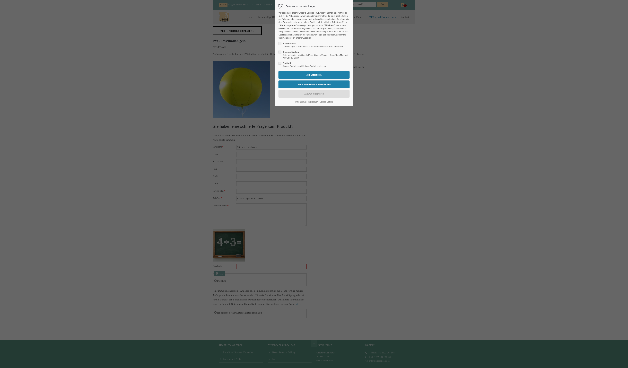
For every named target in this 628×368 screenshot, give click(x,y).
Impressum (313, 102)
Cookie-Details (326, 102)
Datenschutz (300, 102)
